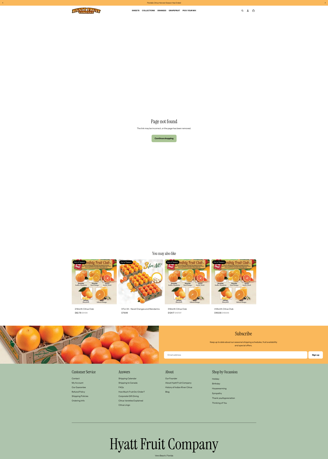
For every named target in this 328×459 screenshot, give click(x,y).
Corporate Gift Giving (129, 396)
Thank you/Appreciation (223, 398)
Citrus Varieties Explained (131, 400)
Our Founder (171, 378)
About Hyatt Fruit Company (178, 383)
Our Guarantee (79, 387)
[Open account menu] (248, 10)
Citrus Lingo (124, 405)
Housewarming (219, 388)
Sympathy (217, 393)
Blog (167, 391)
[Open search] (242, 10)
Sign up (315, 355)
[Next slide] (325, 3)
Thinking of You (219, 403)
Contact (76, 378)
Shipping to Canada (128, 383)
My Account (77, 383)
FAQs (121, 387)
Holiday (215, 379)
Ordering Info (78, 400)
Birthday (216, 383)
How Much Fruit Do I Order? (132, 391)
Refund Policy (78, 391)
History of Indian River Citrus (178, 387)
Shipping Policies (80, 396)
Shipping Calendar (127, 378)
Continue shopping (164, 138)
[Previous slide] (3, 3)
